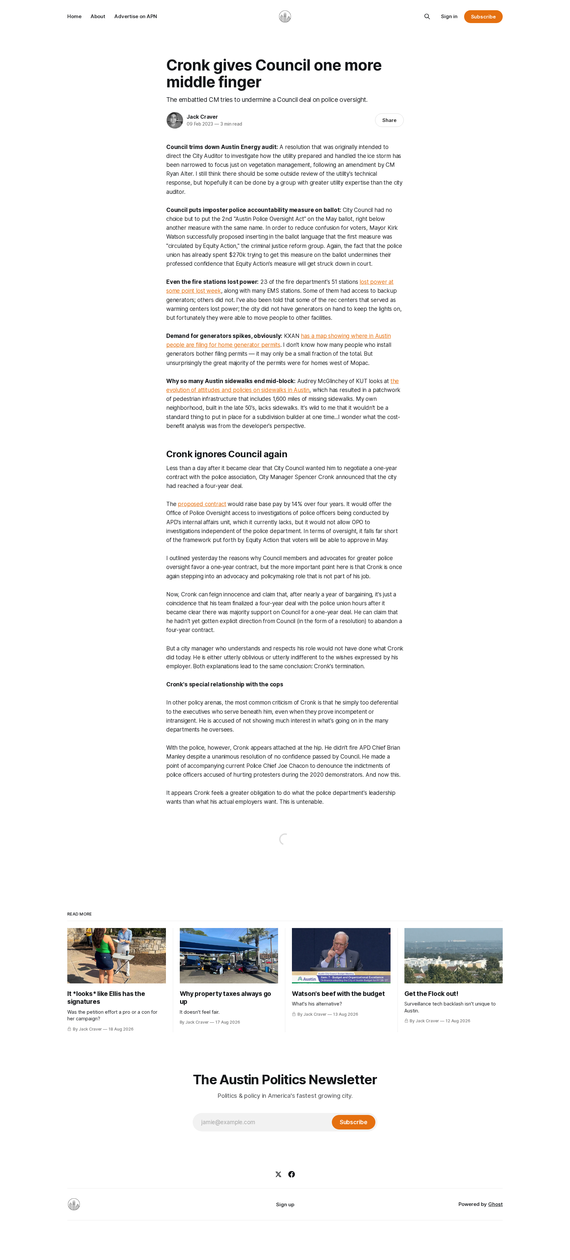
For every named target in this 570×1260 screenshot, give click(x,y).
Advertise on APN (135, 16)
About (98, 16)
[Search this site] (427, 16)
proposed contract (202, 504)
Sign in (449, 16)
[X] (278, 1174)
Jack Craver (202, 116)
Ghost (495, 1204)
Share (389, 120)
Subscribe (483, 17)
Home (74, 16)
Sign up (285, 1204)
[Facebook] (291, 1174)
